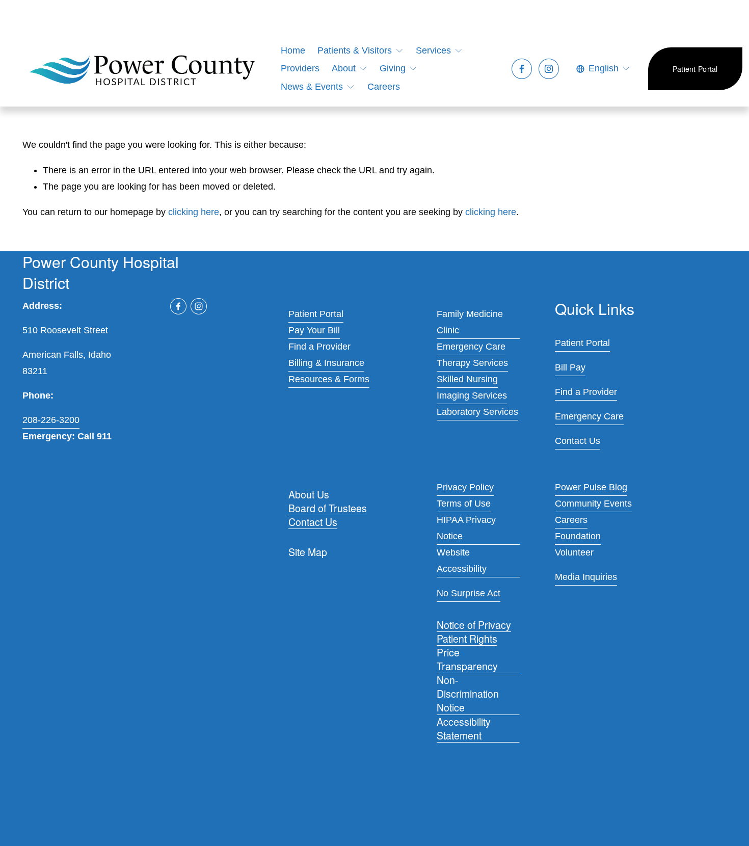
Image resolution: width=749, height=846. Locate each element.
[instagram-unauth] (549, 69)
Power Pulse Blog (591, 487)
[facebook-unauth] (522, 69)
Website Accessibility (462, 560)
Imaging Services (472, 395)
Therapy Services (472, 363)
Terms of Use (464, 503)
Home (293, 50)
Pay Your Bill (314, 330)
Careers (383, 87)
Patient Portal (695, 69)
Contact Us (312, 522)
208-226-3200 (50, 420)
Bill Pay (570, 367)
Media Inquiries (586, 577)
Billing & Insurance (326, 363)
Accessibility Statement (464, 729)
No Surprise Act (468, 593)
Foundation (578, 536)
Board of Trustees (327, 508)
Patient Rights (467, 639)
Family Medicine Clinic (470, 322)
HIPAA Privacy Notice (466, 528)
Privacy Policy (465, 487)
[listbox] (603, 69)
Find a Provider (319, 346)
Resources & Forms (328, 379)
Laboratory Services (477, 412)
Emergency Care (471, 346)
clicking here (193, 212)
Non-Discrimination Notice (468, 694)
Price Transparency (467, 659)
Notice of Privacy (474, 625)
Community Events (593, 503)
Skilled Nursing (467, 379)
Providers (300, 68)
